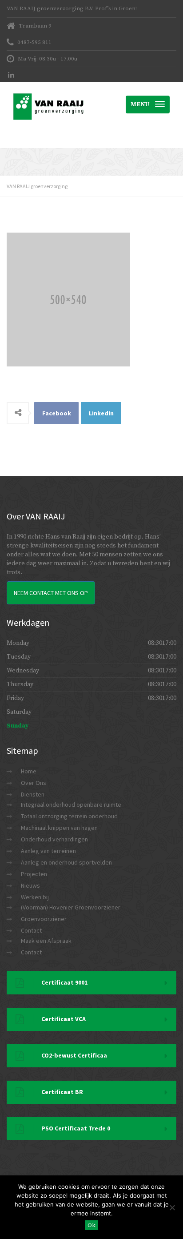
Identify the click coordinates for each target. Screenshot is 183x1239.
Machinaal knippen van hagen (59, 828)
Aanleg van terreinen (48, 851)
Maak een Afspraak (46, 941)
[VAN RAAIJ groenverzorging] (49, 93)
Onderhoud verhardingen (54, 839)
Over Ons (33, 783)
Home (28, 771)
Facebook (56, 413)
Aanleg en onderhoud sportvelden (66, 862)
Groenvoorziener (44, 919)
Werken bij (35, 897)
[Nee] (171, 1207)
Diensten (32, 794)
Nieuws (30, 885)
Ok (91, 1225)
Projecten (34, 874)
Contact (31, 930)
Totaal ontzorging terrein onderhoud (69, 816)
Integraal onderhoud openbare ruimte (71, 805)
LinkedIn (101, 413)
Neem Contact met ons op (51, 593)
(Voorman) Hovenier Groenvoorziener (70, 907)
